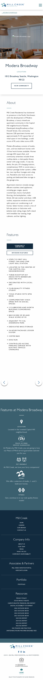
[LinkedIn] (24, 652)
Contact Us (21, 530)
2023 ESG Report (21, 623)
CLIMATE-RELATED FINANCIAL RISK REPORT (21, 603)
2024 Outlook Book (21, 613)
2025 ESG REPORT (21, 618)
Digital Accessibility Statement (21, 605)
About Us (21, 544)
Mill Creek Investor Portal (21, 568)
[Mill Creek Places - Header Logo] (14, 5)
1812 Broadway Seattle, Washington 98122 (21, 78)
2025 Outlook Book (21, 610)
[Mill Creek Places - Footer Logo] (21, 646)
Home (21, 522)
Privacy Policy (21, 598)
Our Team (21, 546)
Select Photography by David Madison (21, 677)
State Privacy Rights (21, 600)
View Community (21, 86)
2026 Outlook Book (21, 608)
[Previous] (4, 382)
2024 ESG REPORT (21, 620)
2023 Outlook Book (21, 615)
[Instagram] (21, 652)
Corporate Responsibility (21, 554)
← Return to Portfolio (9, 12)
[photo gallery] (21, 382)
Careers (21, 525)
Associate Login (21, 570)
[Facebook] (18, 652)
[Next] (38, 382)
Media (22, 549)
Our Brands (21, 527)
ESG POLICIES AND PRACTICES (21, 628)
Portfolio (21, 584)
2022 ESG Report (21, 625)
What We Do (21, 551)
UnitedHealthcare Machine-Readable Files (21, 630)
